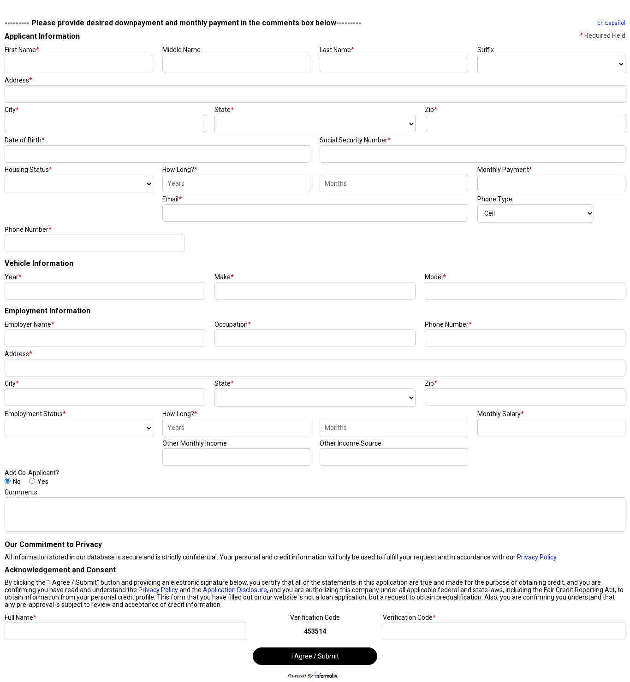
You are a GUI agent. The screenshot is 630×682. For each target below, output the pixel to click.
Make (224, 277)
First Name (22, 49)
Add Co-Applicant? (32, 472)
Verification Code (315, 617)
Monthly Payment (504, 169)
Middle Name (181, 49)
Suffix (485, 49)
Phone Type (494, 199)
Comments (21, 492)
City (12, 109)
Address (18, 80)
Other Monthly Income (194, 443)
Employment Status (35, 413)
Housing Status (28, 169)
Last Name (337, 49)
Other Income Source (350, 443)
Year (13, 277)
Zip (431, 109)
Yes (42, 481)
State (224, 109)
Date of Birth (25, 140)
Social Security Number (355, 140)
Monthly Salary (500, 413)
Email (172, 199)
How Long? (179, 169)
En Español (611, 23)
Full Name (20, 617)
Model (435, 277)
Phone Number (28, 229)
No (17, 481)
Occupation (232, 324)
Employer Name (29, 324)
